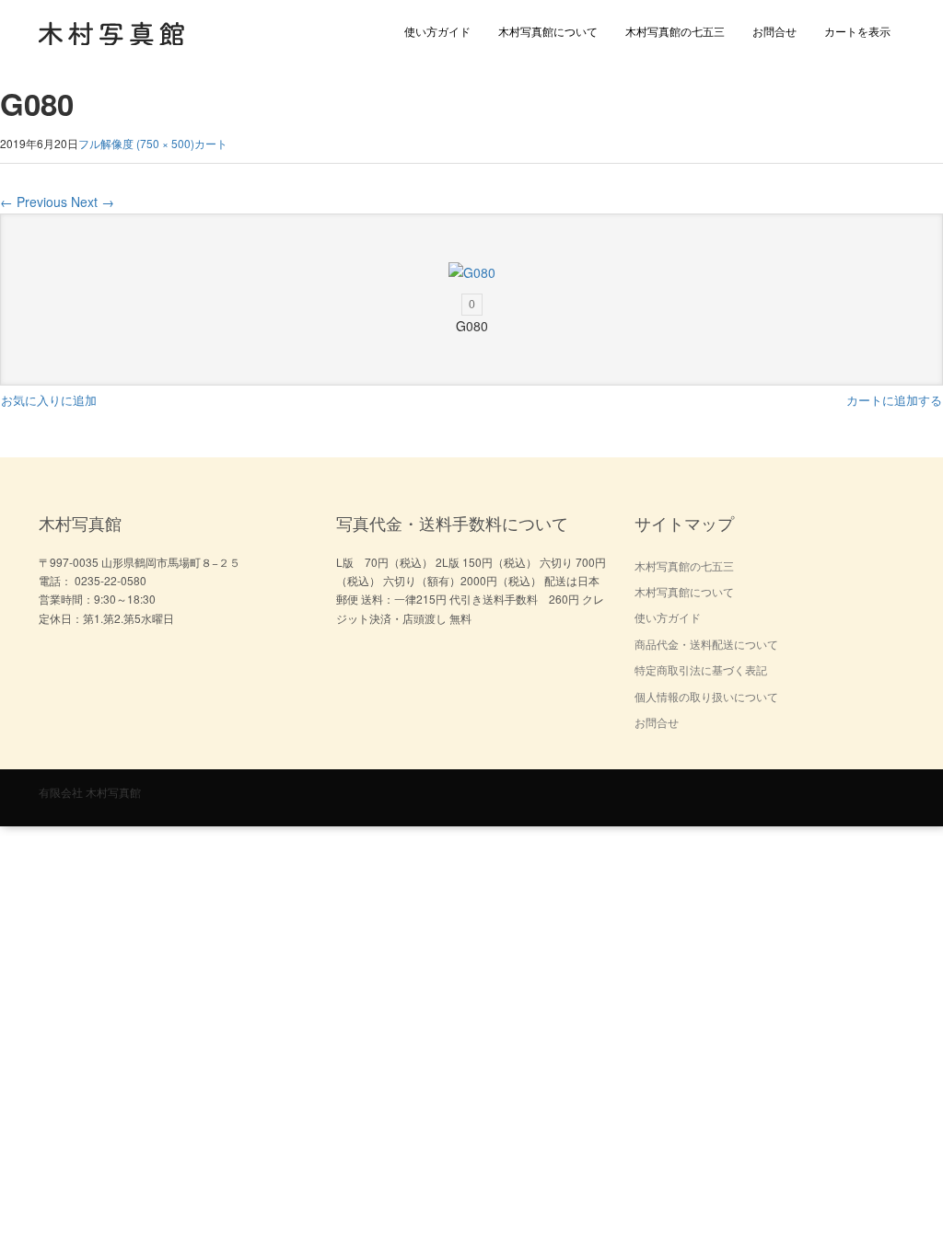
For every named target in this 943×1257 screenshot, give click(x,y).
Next (92, 201)
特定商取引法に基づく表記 (700, 669)
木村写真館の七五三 (675, 31)
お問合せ (774, 31)
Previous (33, 201)
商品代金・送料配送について (706, 644)
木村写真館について (548, 31)
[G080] (471, 272)
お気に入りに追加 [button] (49, 400)
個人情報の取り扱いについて (706, 696)
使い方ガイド (437, 31)
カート (210, 143)
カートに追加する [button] (894, 400)
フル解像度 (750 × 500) (136, 143)
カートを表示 (857, 31)
